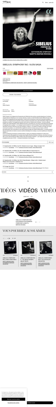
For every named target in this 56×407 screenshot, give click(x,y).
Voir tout (26, 196)
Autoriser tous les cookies (13, 399)
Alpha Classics (6, 105)
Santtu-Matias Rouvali (30, 82)
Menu (46, 2)
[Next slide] (8, 238)
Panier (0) (51, 2)
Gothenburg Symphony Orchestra (13, 82)
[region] (13, 397)
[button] (28, 172)
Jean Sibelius (6, 79)
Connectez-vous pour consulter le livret (15, 60)
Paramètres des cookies (13, 402)
